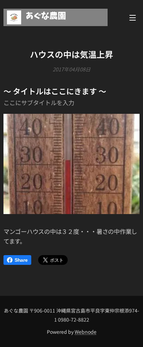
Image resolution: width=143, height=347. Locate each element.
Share (21, 260)
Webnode (85, 331)
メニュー (133, 17)
